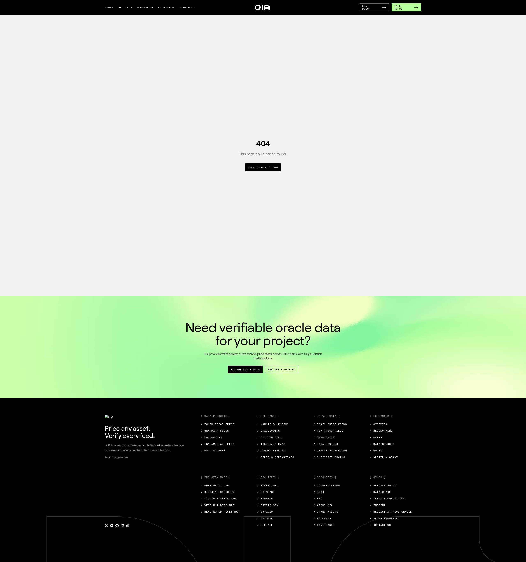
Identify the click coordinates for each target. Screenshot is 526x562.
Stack (109, 7)
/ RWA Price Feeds (328, 430)
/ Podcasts (322, 518)
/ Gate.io (265, 511)
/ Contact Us (380, 525)
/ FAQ (318, 498)
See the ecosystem (281, 369)
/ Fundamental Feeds (217, 444)
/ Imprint (378, 505)
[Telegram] (111, 525)
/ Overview (378, 424)
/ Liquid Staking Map (218, 498)
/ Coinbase (266, 492)
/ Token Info (267, 485)
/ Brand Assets (326, 511)
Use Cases (145, 7)
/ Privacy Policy (384, 485)
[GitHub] (117, 525)
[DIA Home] (262, 7)
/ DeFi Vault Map (215, 485)
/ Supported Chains (329, 457)
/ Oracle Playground (330, 450)
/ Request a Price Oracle (391, 511)
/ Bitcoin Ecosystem (217, 492)
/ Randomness (211, 437)
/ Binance (265, 498)
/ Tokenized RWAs (271, 444)
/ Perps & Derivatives (275, 457)
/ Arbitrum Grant (384, 457)
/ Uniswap (265, 518)
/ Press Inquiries (385, 518)
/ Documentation (327, 485)
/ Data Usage (380, 492)
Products (126, 7)
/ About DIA (323, 505)
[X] (106, 525)
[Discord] (127, 525)
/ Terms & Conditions (387, 498)
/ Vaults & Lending (273, 424)
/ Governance (324, 525)
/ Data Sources (213, 450)
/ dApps (376, 437)
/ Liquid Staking (271, 450)
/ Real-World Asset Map (220, 511)
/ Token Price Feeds (217, 424)
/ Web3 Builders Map (217, 505)
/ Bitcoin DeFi (269, 437)
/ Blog (319, 492)
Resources (187, 7)
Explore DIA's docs (245, 369)
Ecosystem (166, 7)
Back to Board (258, 167)
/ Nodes (376, 450)
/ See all (265, 525)
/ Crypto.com (267, 505)
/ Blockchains (381, 430)
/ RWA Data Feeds (215, 430)
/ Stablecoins (268, 430)
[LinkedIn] (122, 525)
